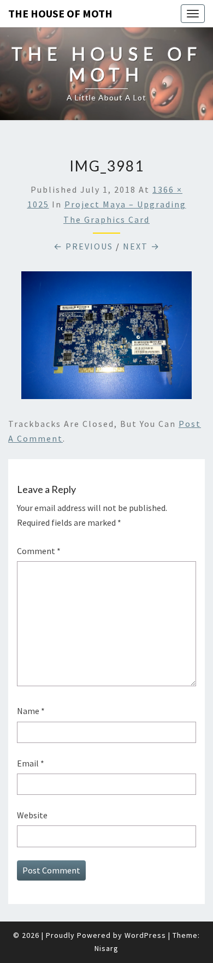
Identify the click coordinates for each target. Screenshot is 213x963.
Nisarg (106, 948)
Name (31, 710)
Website (32, 815)
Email (30, 763)
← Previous (83, 246)
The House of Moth (60, 13)
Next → (141, 246)
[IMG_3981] (106, 338)
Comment (39, 550)
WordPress (145, 935)
